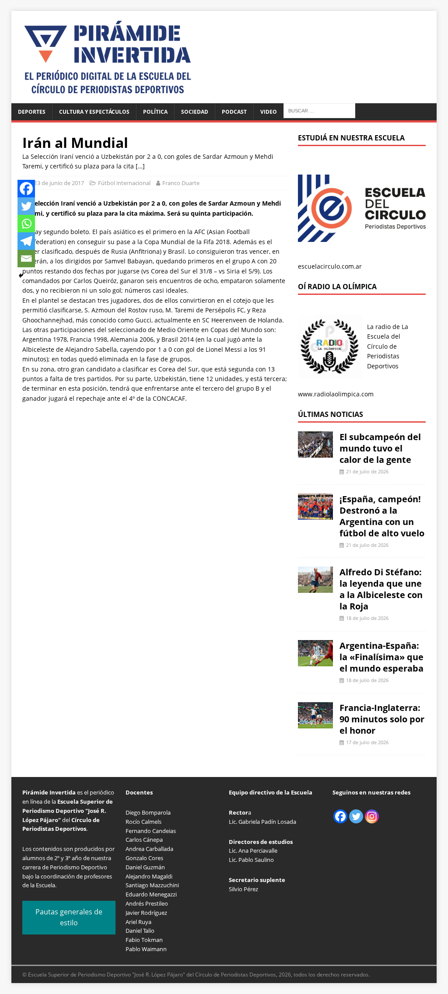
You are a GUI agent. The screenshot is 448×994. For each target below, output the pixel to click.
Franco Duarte (181, 183)
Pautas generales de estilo (68, 917)
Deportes (32, 112)
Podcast (234, 112)
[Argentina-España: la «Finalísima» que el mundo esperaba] (315, 661)
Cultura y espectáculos (94, 112)
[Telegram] (26, 241)
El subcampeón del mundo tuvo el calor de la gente (380, 448)
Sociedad (194, 112)
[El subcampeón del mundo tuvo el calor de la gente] (315, 452)
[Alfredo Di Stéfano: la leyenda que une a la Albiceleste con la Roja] (315, 588)
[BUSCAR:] (319, 110)
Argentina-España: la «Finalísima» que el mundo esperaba (382, 657)
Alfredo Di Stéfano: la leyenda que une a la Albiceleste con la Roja (381, 589)
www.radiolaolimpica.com (336, 394)
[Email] (26, 258)
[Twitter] (26, 206)
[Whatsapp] (26, 223)
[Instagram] (372, 816)
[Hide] (21, 275)
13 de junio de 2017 (59, 183)
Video (268, 112)
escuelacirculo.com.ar (330, 266)
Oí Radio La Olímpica (337, 286)
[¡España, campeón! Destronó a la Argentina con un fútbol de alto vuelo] (315, 514)
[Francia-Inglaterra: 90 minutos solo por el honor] (315, 723)
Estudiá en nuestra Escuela (351, 138)
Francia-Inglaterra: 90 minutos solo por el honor (382, 719)
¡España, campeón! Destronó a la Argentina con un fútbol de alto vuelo (382, 516)
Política (155, 112)
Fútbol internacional (124, 183)
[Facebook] (26, 188)
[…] (140, 166)
